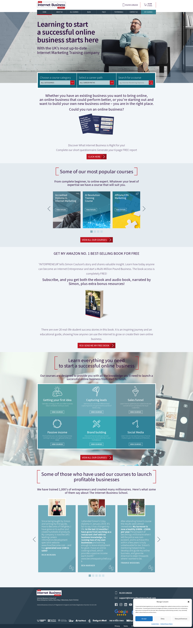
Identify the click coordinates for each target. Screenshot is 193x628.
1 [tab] (91, 231)
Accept (144, 619)
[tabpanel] (67, 209)
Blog (89, 12)
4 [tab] (101, 231)
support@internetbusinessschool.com (137, 597)
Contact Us (133, 12)
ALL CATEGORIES (47, 82)
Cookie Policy (155, 624)
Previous (50, 208)
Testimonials (118, 12)
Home (44, 12)
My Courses (148, 12)
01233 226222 (131, 5)
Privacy (117, 626)
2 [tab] (95, 231)
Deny (162, 619)
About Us (59, 12)
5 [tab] (103, 575)
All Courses (74, 12)
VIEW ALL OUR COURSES (94, 239)
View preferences (181, 619)
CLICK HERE (94, 156)
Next (143, 208)
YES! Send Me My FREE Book (94, 345)
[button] (188, 602)
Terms (126, 626)
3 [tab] (98, 231)
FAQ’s (104, 12)
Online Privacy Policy (166, 624)
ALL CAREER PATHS (87, 82)
